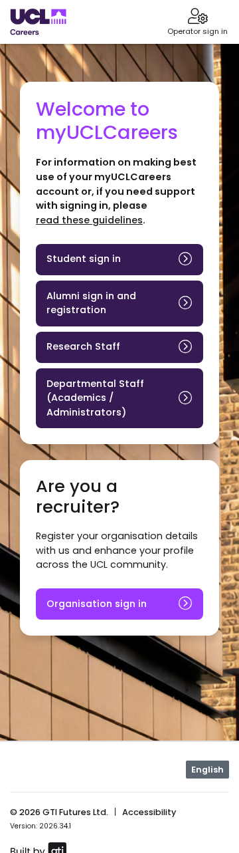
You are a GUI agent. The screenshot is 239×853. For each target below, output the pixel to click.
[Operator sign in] (197, 17)
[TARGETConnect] (38, 22)
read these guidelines (89, 220)
